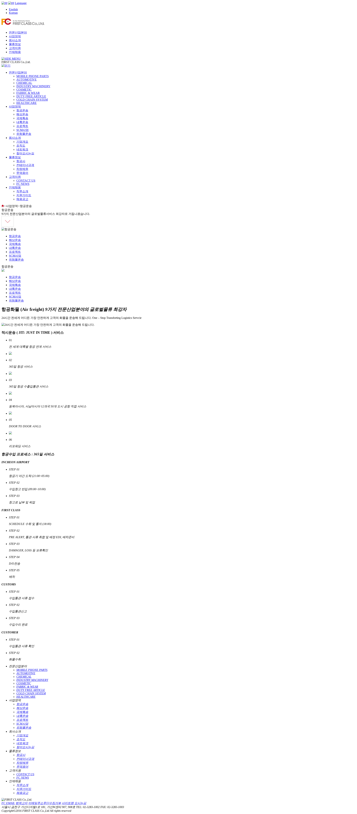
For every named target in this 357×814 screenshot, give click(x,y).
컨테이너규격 (25, 165)
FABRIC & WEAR (28, 92)
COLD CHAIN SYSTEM (32, 99)
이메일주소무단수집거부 (44, 803)
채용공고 (22, 199)
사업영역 (15, 36)
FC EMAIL (8, 803)
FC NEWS (22, 183)
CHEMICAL (24, 82)
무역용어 (22, 172)
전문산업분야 (18, 32)
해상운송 (22, 114)
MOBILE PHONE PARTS (32, 76)
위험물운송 (23, 133)
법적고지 (22, 803)
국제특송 (22, 118)
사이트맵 (68, 803)
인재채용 (15, 52)
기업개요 (22, 141)
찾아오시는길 (25, 153)
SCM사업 (22, 130)
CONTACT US (25, 180)
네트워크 (22, 149)
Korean (13, 12)
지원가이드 (23, 195)
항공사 (20, 161)
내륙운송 (22, 122)
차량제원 (22, 169)
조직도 (20, 145)
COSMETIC (24, 89)
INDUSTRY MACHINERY (33, 86)
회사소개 (15, 40)
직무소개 (22, 191)
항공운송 (22, 110)
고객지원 (15, 48)
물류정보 (15, 44)
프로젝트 (22, 126)
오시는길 (80, 803)
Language (21, 3)
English (13, 9)
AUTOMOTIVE (26, 79)
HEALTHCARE (26, 103)
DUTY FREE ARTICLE (31, 96)
